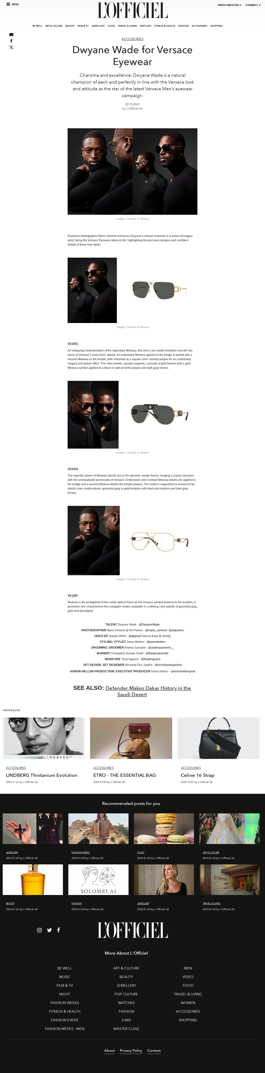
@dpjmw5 (135, 636)
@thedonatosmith (157, 653)
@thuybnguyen (150, 659)
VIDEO (187, 977)
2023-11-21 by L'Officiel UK (22, 782)
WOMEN (188, 1003)
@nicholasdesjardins (168, 664)
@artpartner (176, 630)
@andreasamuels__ (161, 647)
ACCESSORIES (199, 26)
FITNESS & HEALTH (164, 26)
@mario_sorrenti (156, 630)
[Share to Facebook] (11, 41)
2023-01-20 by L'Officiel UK (22, 858)
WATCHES (145, 26)
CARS (126, 1020)
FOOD (111, 26)
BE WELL (37, 26)
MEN (188, 968)
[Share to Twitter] (11, 47)
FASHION (183, 26)
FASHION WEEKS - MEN (64, 1029)
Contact (154, 1050)
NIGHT (64, 994)
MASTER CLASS (126, 1029)
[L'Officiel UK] (132, 10)
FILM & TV (83, 26)
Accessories (132, 39)
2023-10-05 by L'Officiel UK (109, 782)
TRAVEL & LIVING (127, 26)
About (109, 1050)
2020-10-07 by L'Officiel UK (197, 782)
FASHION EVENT (64, 1020)
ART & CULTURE (54, 26)
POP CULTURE (126, 994)
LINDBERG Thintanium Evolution (41, 775)
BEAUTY (70, 26)
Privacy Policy (131, 1050)
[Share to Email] (11, 34)
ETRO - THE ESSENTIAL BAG (124, 775)
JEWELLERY (98, 26)
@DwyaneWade (149, 624)
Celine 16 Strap (197, 775)
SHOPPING (216, 26)
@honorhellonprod (183, 671)
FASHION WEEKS (64, 1003)
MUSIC (64, 977)
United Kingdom (228, 5)
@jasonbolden (156, 641)
